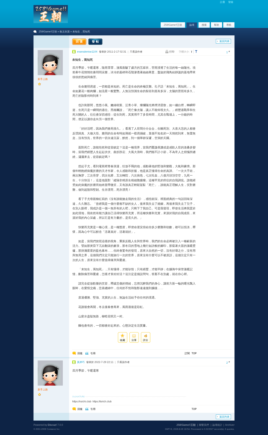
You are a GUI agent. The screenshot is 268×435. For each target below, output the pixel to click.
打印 (171, 51)
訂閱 (187, 353)
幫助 (216, 24)
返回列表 (224, 41)
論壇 (191, 24)
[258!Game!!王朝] (51, 22)
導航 (228, 24)
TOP (194, 353)
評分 (145, 340)
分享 (134, 340)
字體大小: (184, 51)
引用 (92, 353)
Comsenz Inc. (53, 429)
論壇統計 (217, 424)
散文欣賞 (65, 31)
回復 (80, 41)
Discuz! (52, 424)
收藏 (122, 340)
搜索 (204, 24)
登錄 (230, 2)
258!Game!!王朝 (173, 24)
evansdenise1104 (87, 51)
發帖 (96, 41)
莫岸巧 (81, 362)
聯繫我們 (204, 424)
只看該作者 (136, 51)
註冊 (222, 2)
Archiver (229, 424)
